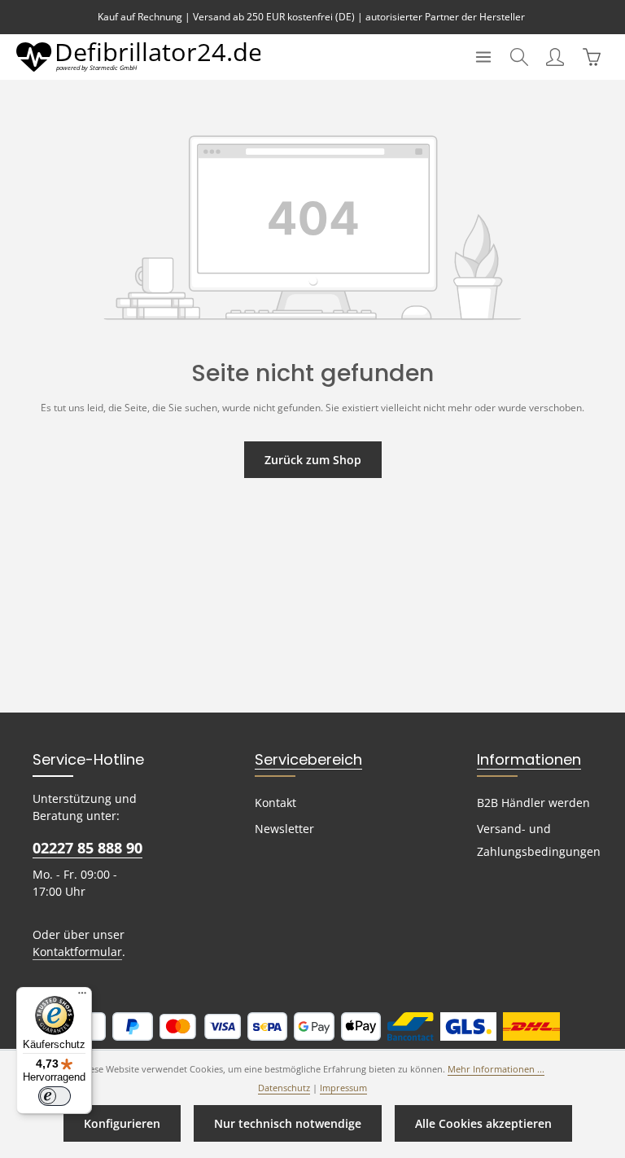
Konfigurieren (122, 1123)
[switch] (54, 1096)
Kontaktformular (77, 951)
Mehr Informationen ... (496, 1069)
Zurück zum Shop (312, 459)
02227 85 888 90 (87, 848)
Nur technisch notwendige (287, 1123)
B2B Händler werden (533, 802)
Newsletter (284, 828)
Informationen (529, 759)
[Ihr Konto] (555, 57)
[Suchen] (519, 57)
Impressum (343, 1088)
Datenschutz (284, 1088)
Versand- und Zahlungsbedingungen (539, 840)
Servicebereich (308, 759)
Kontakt (275, 802)
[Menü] (483, 57)
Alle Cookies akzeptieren (483, 1123)
